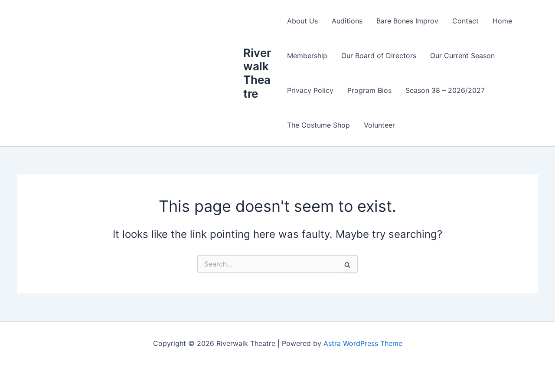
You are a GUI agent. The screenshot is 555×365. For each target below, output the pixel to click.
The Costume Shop (318, 125)
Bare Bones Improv (407, 20)
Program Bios (369, 90)
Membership (307, 55)
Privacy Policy (310, 90)
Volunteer (379, 125)
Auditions (347, 20)
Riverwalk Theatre (257, 73)
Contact (465, 20)
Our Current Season (462, 55)
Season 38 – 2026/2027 (445, 90)
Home (502, 20)
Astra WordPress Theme (362, 343)
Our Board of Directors (378, 55)
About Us (302, 20)
